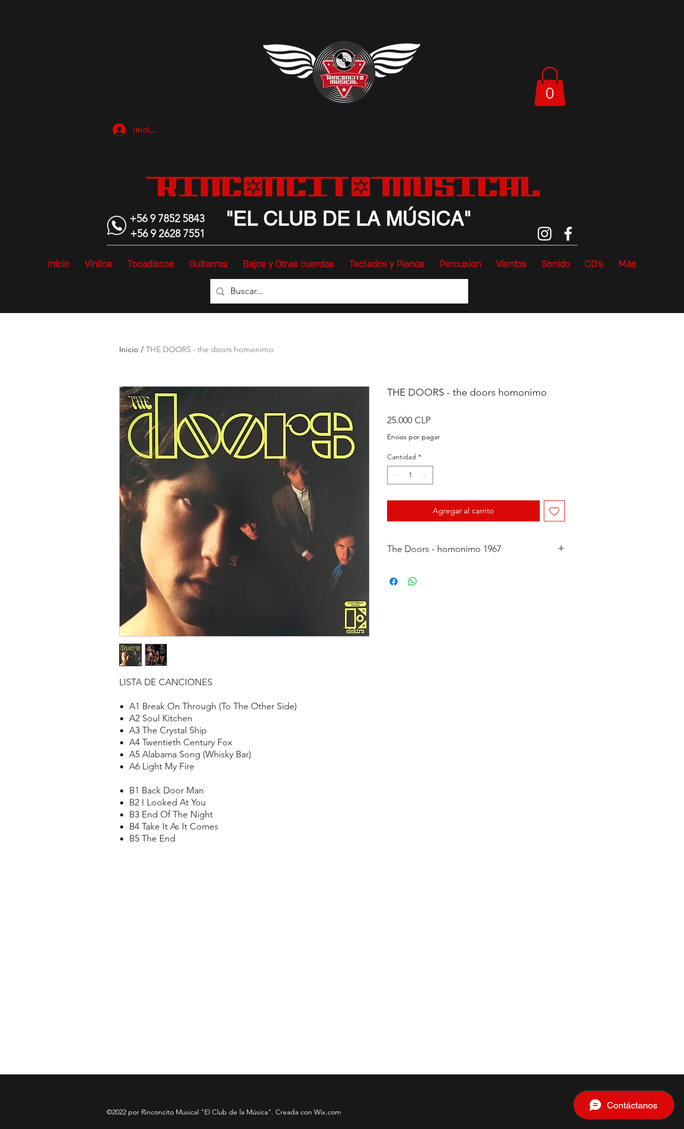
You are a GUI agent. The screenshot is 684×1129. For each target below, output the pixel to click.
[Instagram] (544, 233)
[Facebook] (568, 233)
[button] (549, 86)
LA (366, 218)
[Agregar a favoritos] (554, 510)
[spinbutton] (410, 475)
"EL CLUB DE (288, 218)
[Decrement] (395, 475)
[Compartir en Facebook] (394, 582)
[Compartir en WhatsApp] (413, 582)
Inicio (129, 349)
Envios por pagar (413, 436)
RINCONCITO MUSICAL (348, 186)
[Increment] (425, 475)
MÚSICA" (426, 218)
